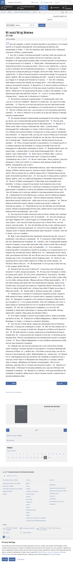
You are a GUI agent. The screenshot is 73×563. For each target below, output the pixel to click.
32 (9, 214)
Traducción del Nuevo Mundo (22, 12)
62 (9, 346)
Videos (28, 512)
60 (17, 335)
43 (52, 258)
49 (64, 285)
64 (59, 354)
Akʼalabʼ (5, 494)
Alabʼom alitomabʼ (7, 491)
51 (9, 293)
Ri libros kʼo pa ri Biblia (14, 436)
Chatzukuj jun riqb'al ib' (27, 528)
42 (43, 252)
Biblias (9, 12)
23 (29, 159)
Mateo (34, 12)
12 (16, 104)
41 (47, 247)
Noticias (51, 480)
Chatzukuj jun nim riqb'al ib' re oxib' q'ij (44, 529)
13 (7, 110)
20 (15, 143)
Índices (28, 504)
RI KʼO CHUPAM (11, 451)
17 (54, 123)
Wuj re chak (29, 499)
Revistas (28, 496)
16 (51, 121)
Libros (27, 486)
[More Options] (70, 12)
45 (9, 269)
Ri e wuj (3, 12)
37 (64, 228)
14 (15, 112)
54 (15, 307)
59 (11, 332)
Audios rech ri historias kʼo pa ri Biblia (36, 518)
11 (9, 99)
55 (9, 315)
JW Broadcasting (31, 510)
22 (30, 154)
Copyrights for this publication (14, 392)
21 (46, 148)
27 (7, 43)
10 (39, 93)
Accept (5, 559)
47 (40, 277)
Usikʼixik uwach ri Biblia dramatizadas (36, 520)
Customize (20, 559)
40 (35, 241)
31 (24, 206)
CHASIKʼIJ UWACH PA (60, 16)
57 (9, 324)
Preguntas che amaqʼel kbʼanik (57, 488)
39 (38, 239)
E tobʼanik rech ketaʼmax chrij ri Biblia (12, 489)
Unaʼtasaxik (52, 499)
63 (22, 351)
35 (26, 225)
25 (35, 176)
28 (65, 189)
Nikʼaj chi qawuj (30, 494)
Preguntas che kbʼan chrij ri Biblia (11, 483)
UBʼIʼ (36, 430)
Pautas (28, 507)
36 (35, 228)
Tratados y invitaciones (32, 491)
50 (22, 291)
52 (12, 299)
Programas (29, 502)
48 (63, 280)
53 (19, 302)
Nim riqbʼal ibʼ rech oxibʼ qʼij (56, 501)
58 (43, 326)
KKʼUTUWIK (10, 25)
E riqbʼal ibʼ (52, 496)
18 (57, 129)
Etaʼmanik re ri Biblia (8, 486)
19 (19, 134)
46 (38, 272)
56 (22, 318)
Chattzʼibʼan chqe (53, 493)
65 (54, 365)
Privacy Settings (54, 554)
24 (9, 167)
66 (26, 370)
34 (60, 219)
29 (7, 195)
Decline (12, 559)
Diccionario (10, 440)
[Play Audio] (62, 12)
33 (48, 217)
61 (14, 340)
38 (9, 236)
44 (29, 263)
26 (7, 181)
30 (59, 200)
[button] (27, 7)
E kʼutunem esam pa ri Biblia (10, 480)
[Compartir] (66, 12)
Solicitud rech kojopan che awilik (58, 491)
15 (9, 118)
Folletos (28, 489)
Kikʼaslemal (52, 504)
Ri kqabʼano (52, 485)
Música (28, 515)
